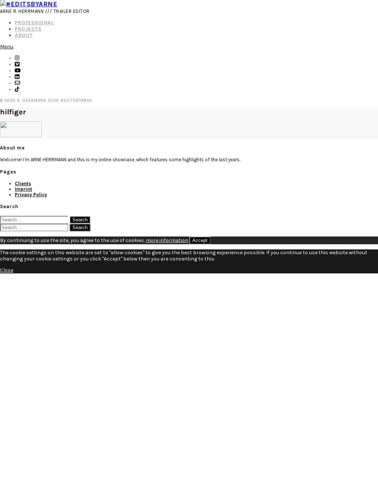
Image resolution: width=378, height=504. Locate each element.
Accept (199, 240)
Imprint (23, 189)
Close (6, 270)
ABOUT (24, 35)
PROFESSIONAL (34, 23)
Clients (23, 183)
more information (167, 240)
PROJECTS (28, 29)
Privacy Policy (31, 194)
